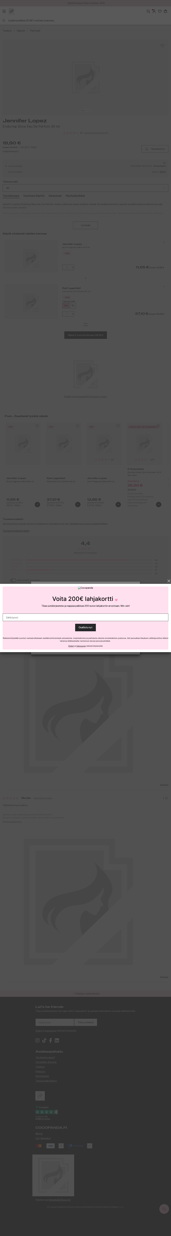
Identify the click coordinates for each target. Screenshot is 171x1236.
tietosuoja (81, 646)
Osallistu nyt (85, 627)
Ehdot (71, 646)
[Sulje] (169, 581)
